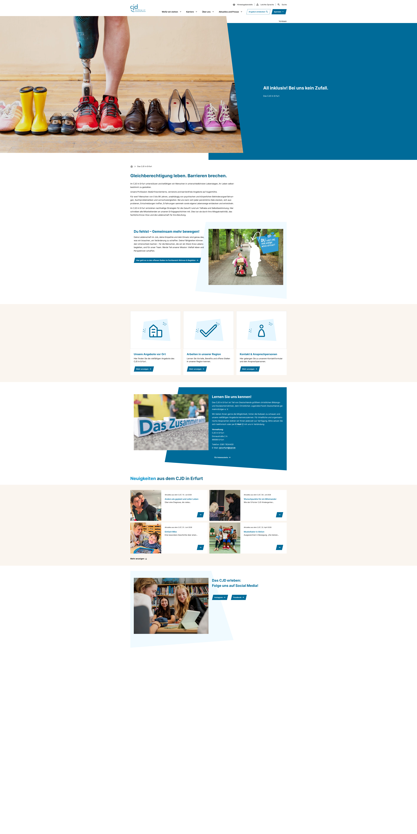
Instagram (218, 597)
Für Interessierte (221, 457)
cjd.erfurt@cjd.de (227, 448)
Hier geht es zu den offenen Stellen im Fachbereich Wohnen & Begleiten (166, 260)
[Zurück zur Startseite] (131, 166)
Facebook (237, 597)
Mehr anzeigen (137, 559)
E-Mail (238, 424)
